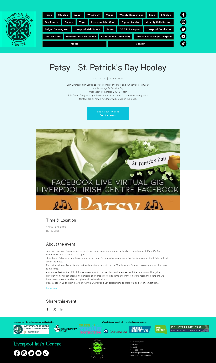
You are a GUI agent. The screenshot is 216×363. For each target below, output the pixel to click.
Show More (51, 288)
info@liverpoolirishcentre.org (141, 353)
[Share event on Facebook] (47, 309)
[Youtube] (183, 36)
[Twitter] (183, 29)
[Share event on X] (54, 309)
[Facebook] (183, 15)
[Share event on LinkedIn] (62, 309)
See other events (108, 115)
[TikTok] (183, 43)
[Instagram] (183, 22)
